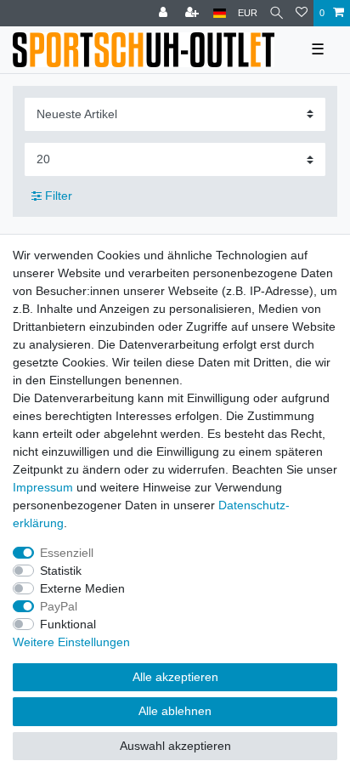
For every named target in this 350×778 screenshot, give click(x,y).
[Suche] (276, 13)
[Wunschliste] (301, 13)
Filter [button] (58, 195)
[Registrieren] (193, 13)
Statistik (61, 570)
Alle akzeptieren (175, 677)
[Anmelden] (165, 13)
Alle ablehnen (175, 711)
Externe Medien (82, 588)
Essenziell (66, 552)
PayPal (58, 606)
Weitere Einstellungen (71, 642)
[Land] (219, 13)
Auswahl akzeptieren (175, 745)
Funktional (68, 624)
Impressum (43, 487)
